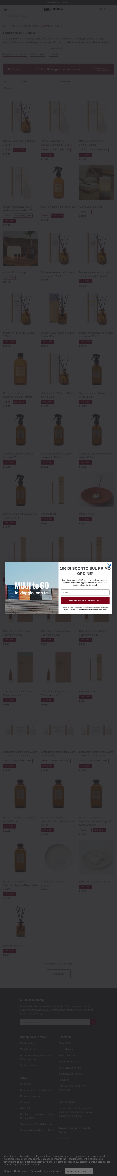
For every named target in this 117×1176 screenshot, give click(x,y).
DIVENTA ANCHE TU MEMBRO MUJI (85, 600)
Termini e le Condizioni (78, 609)
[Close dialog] (109, 565)
